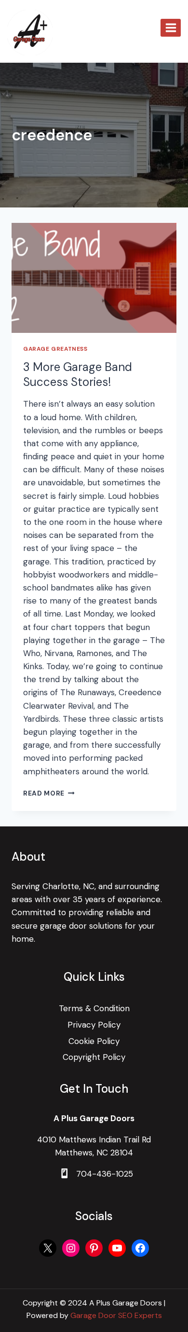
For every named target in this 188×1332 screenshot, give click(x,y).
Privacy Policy (94, 1024)
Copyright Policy (94, 1057)
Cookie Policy (94, 1041)
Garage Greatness (55, 349)
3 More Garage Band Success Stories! (77, 374)
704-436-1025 (104, 1173)
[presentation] (94, 278)
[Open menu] (171, 27)
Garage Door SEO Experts (116, 1315)
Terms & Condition (94, 1008)
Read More (49, 793)
